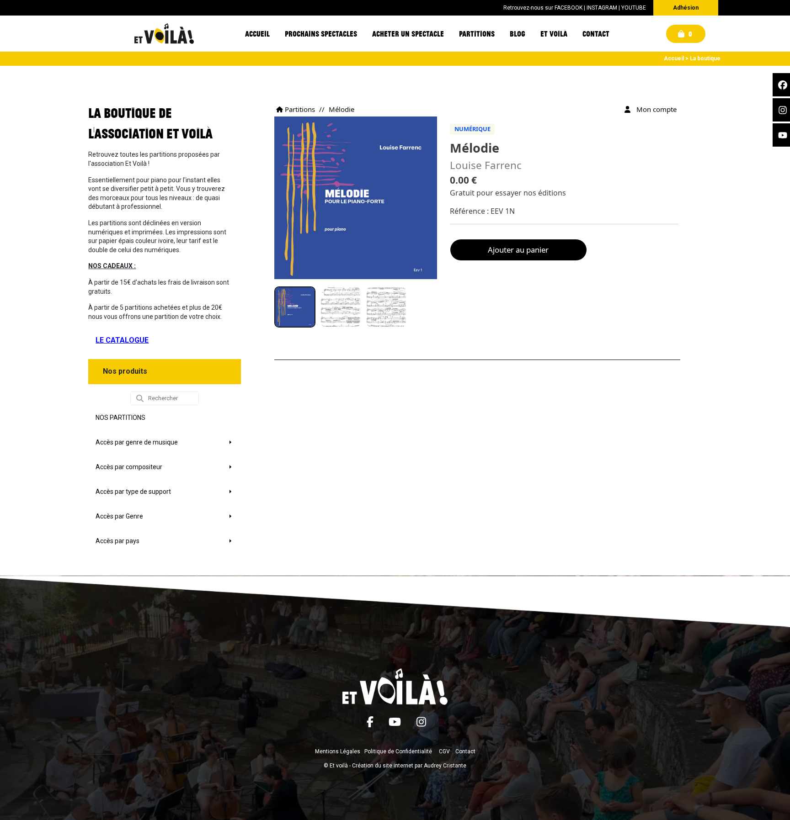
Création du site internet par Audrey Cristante (409, 765)
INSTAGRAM (602, 8)
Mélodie (341, 109)
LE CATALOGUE (122, 340)
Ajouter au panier (518, 249)
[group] (294, 307)
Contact (465, 751)
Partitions (299, 109)
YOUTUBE (633, 8)
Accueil (674, 58)
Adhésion (686, 8)
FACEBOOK (568, 8)
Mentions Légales (337, 751)
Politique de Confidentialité (398, 751)
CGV (444, 751)
